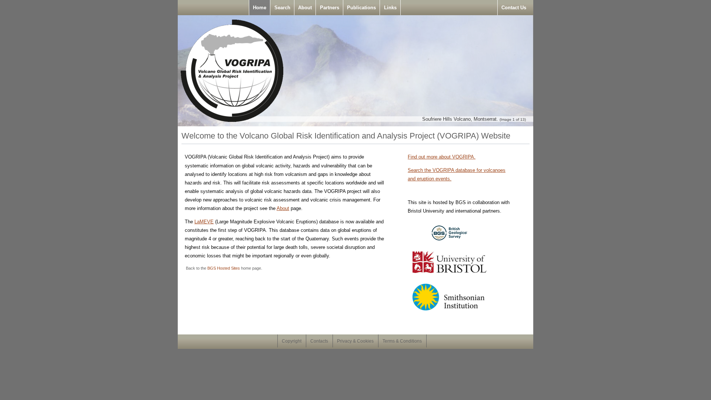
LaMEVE (204, 221)
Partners (329, 7)
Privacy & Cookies (355, 341)
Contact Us (513, 7)
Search (282, 7)
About (305, 7)
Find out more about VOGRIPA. (441, 157)
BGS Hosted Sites (223, 268)
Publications (361, 7)
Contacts (319, 341)
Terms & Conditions (402, 341)
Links (390, 7)
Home (259, 7)
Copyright (291, 341)
